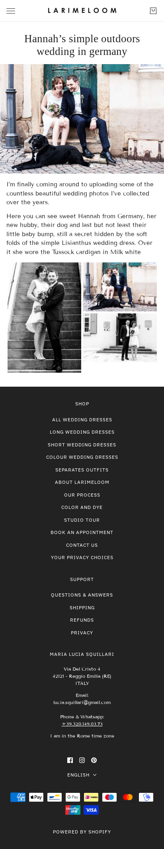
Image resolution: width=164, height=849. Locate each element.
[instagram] (82, 760)
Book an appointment (82, 532)
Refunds (82, 620)
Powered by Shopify (82, 832)
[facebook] (70, 760)
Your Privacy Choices (82, 557)
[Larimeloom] (82, 11)
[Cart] (153, 10)
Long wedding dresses (82, 432)
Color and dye (82, 507)
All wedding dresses (82, 420)
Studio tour (82, 520)
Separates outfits (82, 470)
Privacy (82, 633)
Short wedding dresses (82, 445)
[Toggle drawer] (10, 11)
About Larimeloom (82, 482)
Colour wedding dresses (82, 457)
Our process (82, 495)
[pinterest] (94, 760)
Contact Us (82, 545)
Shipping (82, 607)
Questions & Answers (82, 595)
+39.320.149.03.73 (82, 724)
